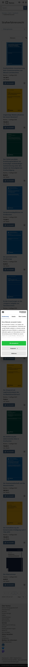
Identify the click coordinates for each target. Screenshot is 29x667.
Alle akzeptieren (14, 343)
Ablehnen (14, 353)
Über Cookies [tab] (22, 316)
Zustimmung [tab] (5, 316)
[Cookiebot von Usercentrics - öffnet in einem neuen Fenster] (19, 312)
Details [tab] (14, 316)
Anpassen (13, 348)
